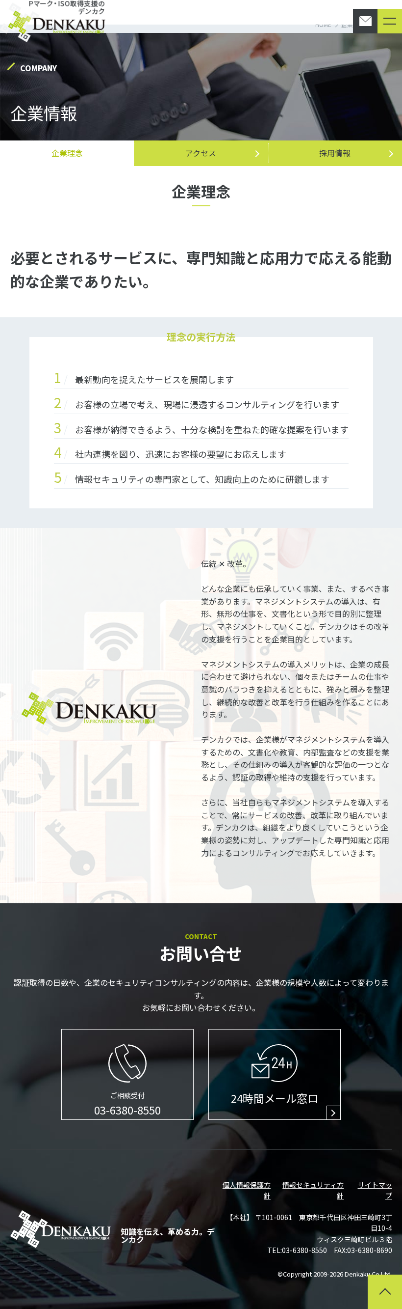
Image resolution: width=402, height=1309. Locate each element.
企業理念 (67, 153)
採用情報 (335, 153)
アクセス (200, 153)
